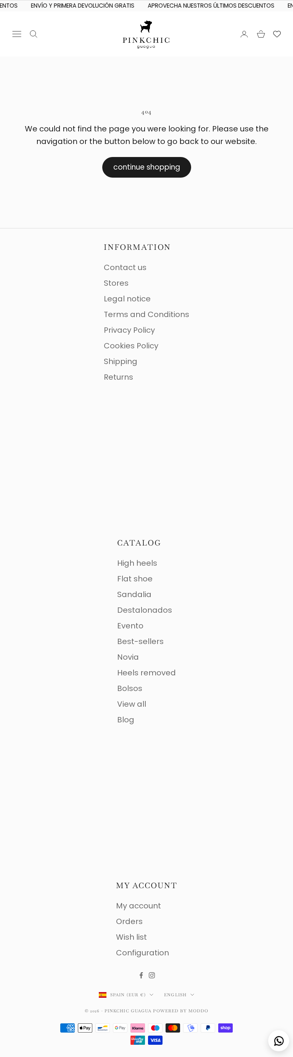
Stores (116, 283)
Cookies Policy (131, 345)
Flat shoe (135, 578)
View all (131, 704)
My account (138, 905)
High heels (137, 563)
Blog (125, 719)
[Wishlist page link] (277, 34)
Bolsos (129, 688)
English (175, 994)
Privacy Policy (129, 330)
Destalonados (144, 610)
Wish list (131, 937)
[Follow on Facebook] (141, 975)
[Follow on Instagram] (152, 975)
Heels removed (146, 672)
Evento (130, 625)
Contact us (125, 267)
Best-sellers (140, 641)
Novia (128, 657)
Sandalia (134, 594)
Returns (118, 377)
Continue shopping (146, 167)
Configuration (142, 952)
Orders (129, 921)
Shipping (120, 361)
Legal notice (127, 298)
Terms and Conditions (146, 314)
